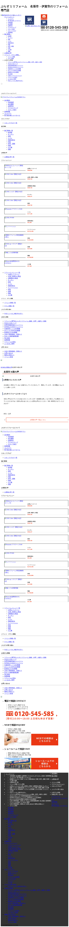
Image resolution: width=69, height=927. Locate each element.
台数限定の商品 (13, 278)
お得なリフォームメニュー (15, 75)
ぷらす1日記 (38, 789)
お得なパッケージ (13, 274)
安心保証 (10, 74)
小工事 (9, 49)
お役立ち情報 (8, 888)
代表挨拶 (10, 22)
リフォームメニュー (58, 784)
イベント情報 (11, 56)
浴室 (9, 39)
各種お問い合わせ (10, 914)
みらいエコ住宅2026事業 (14, 70)
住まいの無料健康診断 (32, 800)
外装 (9, 289)
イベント (45, 789)
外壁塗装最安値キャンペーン (15, 65)
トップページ (10, 774)
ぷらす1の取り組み (10, 884)
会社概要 (10, 24)
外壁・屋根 (11, 46)
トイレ (9, 41)
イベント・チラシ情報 (11, 55)
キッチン (10, 37)
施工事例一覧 (12, 820)
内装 (9, 44)
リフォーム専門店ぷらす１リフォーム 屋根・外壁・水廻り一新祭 (25, 62)
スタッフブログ (12, 30)
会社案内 (7, 100)
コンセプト (11, 19)
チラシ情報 (11, 58)
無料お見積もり (39, 804)
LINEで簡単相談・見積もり (17, 800)
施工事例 (7, 34)
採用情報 (10, 32)
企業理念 (10, 25)
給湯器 (9, 36)
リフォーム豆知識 (29, 789)
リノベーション (13, 287)
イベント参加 (13, 805)
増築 (9, 51)
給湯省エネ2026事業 (13, 72)
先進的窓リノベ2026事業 (14, 68)
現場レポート (13, 789)
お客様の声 (8, 53)
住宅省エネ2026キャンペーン (15, 67)
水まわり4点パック (13, 63)
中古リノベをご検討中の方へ (15, 80)
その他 (11, 790)
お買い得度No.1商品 (14, 276)
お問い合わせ (30, 804)
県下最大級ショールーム (14, 20)
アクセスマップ (12, 27)
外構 (9, 48)
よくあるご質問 (12, 79)
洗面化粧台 (11, 43)
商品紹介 (20, 789)
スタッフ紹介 (11, 29)
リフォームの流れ (12, 77)
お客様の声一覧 (14, 782)
